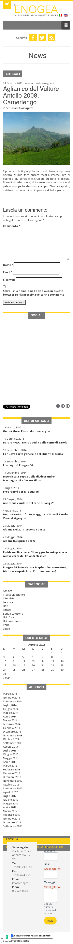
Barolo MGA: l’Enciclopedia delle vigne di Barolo (35, 442)
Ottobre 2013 (11, 739)
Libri (5, 606)
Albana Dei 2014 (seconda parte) (24, 529)
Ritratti (7, 610)
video (6, 628)
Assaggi (8, 591)
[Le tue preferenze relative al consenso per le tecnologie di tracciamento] (7, 937)
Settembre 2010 (12, 826)
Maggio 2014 (10, 712)
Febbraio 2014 (11, 724)
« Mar (6, 678)
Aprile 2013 (9, 762)
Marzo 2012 (10, 811)
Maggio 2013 (10, 758)
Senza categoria (13, 613)
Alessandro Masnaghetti (19, 108)
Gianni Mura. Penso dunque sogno (26, 431)
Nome (8, 265)
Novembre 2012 (12, 780)
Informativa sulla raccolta (16, 941)
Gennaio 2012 (11, 818)
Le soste (8, 602)
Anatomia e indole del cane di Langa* (28, 503)
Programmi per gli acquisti (21, 491)
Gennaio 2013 (11, 773)
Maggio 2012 (10, 803)
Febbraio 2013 (11, 769)
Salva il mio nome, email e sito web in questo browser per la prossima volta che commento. (34, 293)
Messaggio (51, 884)
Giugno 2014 (10, 709)
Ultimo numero (12, 621)
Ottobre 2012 (11, 784)
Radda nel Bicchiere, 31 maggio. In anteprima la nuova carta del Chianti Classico (35, 554)
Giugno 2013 (10, 754)
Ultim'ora (8, 617)
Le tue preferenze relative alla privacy (31, 935)
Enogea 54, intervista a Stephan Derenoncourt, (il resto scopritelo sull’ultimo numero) (35, 569)
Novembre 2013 (12, 735)
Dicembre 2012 (12, 777)
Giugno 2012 (10, 799)
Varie (6, 625)
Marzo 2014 (10, 720)
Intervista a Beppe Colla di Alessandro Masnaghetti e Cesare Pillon (29, 478)
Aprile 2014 (9, 716)
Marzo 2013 (10, 765)
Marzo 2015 (10, 693)
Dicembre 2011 (12, 822)
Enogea (36, 11)
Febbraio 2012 (11, 814)
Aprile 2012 (9, 807)
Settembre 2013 (12, 743)
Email (7, 272)
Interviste (9, 598)
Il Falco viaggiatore (14, 594)
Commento (11, 226)
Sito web (9, 280)
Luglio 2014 (9, 705)
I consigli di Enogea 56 (18, 465)
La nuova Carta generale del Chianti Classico (33, 454)
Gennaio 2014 (11, 728)
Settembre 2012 (12, 788)
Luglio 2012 (9, 796)
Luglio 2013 (9, 750)
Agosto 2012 (10, 792)
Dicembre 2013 (12, 731)
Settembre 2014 (12, 701)
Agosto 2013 (10, 746)
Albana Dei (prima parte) (19, 541)
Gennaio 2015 (11, 697)
